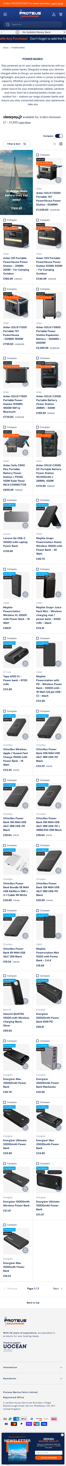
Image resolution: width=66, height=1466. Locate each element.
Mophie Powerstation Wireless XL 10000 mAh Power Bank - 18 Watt (16, 615)
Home (5, 48)
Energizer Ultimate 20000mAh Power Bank (15, 1144)
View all (16, 208)
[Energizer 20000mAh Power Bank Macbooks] (49, 1057)
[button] (60, 14)
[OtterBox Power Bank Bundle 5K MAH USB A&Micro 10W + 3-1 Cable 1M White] (16, 861)
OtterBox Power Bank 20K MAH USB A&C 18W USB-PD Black (48, 755)
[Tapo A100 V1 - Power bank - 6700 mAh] (16, 654)
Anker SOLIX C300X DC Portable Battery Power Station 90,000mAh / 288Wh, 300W (49, 473)
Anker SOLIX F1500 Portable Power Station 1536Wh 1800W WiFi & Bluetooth (15, 404)
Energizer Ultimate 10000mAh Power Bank (48, 1205)
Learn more (57, 3)
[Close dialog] (62, 1434)
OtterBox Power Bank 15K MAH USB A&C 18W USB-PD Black (14, 824)
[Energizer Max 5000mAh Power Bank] (16, 1241)
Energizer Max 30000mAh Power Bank (14, 1082)
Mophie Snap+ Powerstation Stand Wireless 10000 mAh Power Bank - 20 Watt (49, 546)
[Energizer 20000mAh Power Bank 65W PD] (49, 992)
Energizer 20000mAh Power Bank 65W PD (47, 1017)
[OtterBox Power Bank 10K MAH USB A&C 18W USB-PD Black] (49, 861)
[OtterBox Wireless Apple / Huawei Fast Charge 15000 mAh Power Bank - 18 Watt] (16, 727)
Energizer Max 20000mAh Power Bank (47, 1144)
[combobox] (33, 24)
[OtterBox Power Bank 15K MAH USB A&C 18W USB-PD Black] (16, 796)
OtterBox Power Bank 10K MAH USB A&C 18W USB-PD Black (47, 889)
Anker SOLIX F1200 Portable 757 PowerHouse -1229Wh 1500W (15, 333)
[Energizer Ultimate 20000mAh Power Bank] (16, 1118)
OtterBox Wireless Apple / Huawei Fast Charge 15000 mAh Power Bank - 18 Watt (15, 757)
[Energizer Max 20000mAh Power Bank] (49, 1118)
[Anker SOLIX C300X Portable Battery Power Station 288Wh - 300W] (49, 374)
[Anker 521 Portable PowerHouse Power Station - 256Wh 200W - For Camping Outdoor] (16, 236)
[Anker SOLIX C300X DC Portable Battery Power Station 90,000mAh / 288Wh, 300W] (49, 443)
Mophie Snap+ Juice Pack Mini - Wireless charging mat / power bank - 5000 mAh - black (49, 615)
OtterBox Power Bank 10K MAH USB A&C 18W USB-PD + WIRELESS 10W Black (49, 824)
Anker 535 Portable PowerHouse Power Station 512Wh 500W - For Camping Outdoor (49, 265)
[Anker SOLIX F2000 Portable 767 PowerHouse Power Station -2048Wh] (49, 171)
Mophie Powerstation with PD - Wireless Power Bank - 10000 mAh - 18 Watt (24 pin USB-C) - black (49, 686)
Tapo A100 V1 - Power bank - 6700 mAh (15, 680)
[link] (13, 1289)
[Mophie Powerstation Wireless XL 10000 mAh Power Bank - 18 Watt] (16, 585)
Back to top (33, 1302)
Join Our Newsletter (49, 1457)
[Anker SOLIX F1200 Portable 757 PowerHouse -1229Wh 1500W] (16, 305)
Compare (48, 135)
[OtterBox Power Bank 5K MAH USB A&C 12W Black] (16, 927)
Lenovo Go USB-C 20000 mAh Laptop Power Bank (15, 542)
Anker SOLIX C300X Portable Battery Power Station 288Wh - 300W (48, 402)
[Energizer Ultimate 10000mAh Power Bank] (49, 1180)
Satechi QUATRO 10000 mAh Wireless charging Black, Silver (16, 1019)
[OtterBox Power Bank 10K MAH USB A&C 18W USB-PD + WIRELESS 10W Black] (49, 796)
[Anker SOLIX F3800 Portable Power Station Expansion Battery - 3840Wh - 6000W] (49, 305)
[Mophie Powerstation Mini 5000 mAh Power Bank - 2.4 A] (49, 927)
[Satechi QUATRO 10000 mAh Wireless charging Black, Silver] (16, 992)
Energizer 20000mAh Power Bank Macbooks (47, 1082)
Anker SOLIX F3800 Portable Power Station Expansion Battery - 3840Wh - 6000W (48, 335)
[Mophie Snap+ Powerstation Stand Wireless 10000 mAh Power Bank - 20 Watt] (49, 516)
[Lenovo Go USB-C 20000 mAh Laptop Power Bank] (16, 516)
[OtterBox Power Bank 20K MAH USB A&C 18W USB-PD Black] (49, 727)
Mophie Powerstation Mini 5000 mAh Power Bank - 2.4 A (47, 954)
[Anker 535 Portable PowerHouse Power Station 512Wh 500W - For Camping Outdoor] (49, 236)
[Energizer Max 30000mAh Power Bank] (16, 1057)
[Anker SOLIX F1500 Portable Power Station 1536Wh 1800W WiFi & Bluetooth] (16, 374)
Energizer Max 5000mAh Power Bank (14, 1266)
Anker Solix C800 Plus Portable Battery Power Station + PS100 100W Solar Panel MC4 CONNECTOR (14, 475)
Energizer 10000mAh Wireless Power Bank (16, 1203)
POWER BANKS (18, 48)
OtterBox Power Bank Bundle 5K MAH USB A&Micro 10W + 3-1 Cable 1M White (16, 889)
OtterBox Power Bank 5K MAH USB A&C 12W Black (14, 952)
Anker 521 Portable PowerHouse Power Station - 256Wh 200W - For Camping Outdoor (16, 265)
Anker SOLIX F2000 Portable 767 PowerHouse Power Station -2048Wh (48, 198)
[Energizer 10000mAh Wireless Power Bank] (16, 1180)
